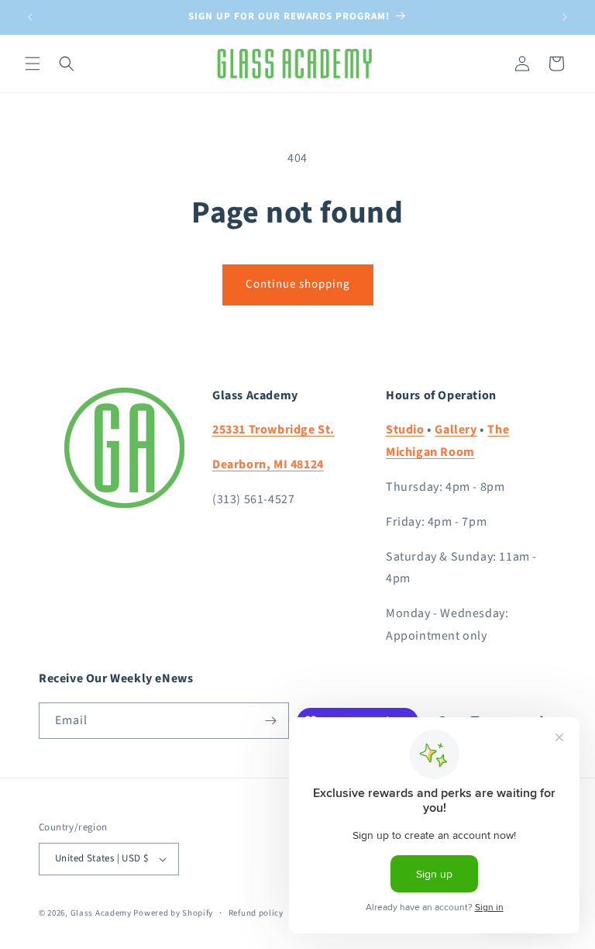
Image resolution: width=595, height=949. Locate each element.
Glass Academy (101, 913)
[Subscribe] (271, 720)
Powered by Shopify (173, 913)
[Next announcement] (565, 17)
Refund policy (256, 913)
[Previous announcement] (30, 17)
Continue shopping (298, 284)
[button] (32, 64)
